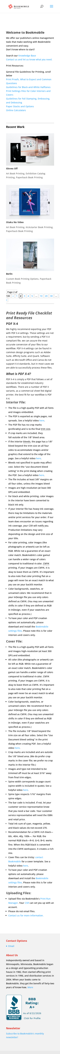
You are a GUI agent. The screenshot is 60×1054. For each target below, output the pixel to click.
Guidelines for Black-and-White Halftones (28, 87)
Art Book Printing (15, 173)
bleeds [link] (26, 441)
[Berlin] (30, 255)
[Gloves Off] (30, 149)
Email (11, 946)
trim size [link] (45, 428)
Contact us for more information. (26, 915)
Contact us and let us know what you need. (29, 59)
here (41, 420)
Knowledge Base (27, 55)
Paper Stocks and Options (20, 106)
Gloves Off (12, 168)
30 (51, 295)
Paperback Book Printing (29, 177)
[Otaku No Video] (30, 202)
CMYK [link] (46, 563)
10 (41, 295)
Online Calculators (16, 110)
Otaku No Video (15, 222)
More (30, 987)
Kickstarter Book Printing (39, 227)
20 (46, 295)
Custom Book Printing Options (22, 278)
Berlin (9, 273)
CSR (27, 902)
